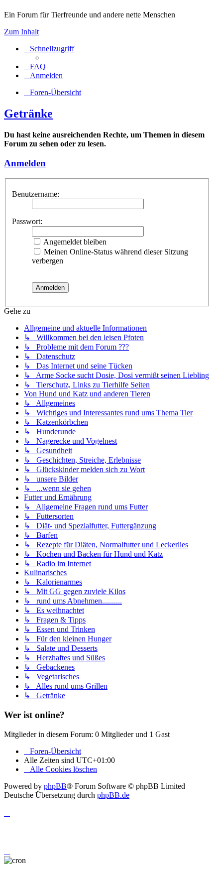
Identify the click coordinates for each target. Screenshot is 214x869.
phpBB (55, 786)
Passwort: (27, 221)
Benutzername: (35, 194)
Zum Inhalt (21, 31)
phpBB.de (113, 795)
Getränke (28, 113)
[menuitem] (35, 66)
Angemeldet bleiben (74, 242)
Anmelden (25, 163)
